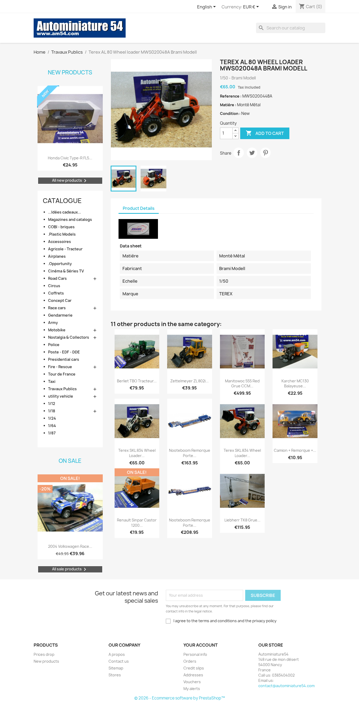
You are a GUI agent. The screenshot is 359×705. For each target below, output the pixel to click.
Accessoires (59, 241)
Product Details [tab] (139, 208)
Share (238, 153)
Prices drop (44, 654)
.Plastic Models (62, 234)
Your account (200, 645)
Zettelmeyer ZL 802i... (189, 380)
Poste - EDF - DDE (64, 351)
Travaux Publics (62, 388)
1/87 (52, 432)
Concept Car (59, 300)
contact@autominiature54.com (286, 685)
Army (53, 322)
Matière (227, 104)
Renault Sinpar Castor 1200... (137, 523)
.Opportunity (60, 263)
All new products (70, 180)
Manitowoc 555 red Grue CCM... (242, 383)
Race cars (57, 307)
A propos (117, 654)
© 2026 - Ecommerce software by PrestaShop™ (179, 698)
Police (53, 344)
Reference (230, 96)
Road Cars (57, 278)
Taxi (51, 381)
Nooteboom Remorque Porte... (189, 453)
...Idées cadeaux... (64, 212)
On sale (70, 461)
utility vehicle (60, 396)
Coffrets (56, 293)
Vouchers (192, 681)
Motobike (56, 329)
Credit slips (193, 668)
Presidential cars (63, 359)
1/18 (51, 410)
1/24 (52, 418)
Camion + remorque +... (295, 450)
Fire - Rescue (60, 366)
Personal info (195, 654)
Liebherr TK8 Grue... (242, 520)
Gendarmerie (60, 315)
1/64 (52, 425)
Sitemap (116, 668)
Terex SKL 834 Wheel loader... (137, 453)
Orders (189, 661)
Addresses (193, 674)
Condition (229, 113)
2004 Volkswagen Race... (70, 546)
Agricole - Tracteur (65, 248)
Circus (54, 285)
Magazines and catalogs (70, 219)
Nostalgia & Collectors (68, 337)
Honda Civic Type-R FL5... (70, 157)
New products (70, 72)
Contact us (119, 661)
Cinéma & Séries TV (66, 270)
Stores (115, 674)
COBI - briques (61, 226)
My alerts (191, 688)
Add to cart (265, 133)
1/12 (51, 403)
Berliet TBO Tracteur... (137, 380)
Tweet (252, 153)
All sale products (70, 569)
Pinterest (265, 153)
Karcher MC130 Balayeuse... (295, 383)
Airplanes (57, 256)
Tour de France (61, 374)
